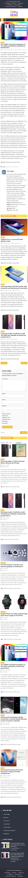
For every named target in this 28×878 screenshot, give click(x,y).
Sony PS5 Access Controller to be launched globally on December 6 (12, 565)
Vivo (10, 166)
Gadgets (3, 563)
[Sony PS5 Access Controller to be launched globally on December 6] (14, 552)
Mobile (2, 42)
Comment (5, 379)
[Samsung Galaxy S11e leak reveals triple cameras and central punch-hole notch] (14, 274)
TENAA (7, 166)
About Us (14, 3)
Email (4, 399)
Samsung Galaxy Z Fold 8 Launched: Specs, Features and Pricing (12, 462)
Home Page (7, 3)
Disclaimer (20, 6)
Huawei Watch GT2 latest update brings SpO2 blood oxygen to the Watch (24, 363)
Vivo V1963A (15, 166)
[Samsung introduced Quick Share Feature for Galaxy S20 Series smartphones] (14, 757)
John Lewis (15, 49)
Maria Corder (5, 466)
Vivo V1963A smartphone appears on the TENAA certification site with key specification (13, 666)
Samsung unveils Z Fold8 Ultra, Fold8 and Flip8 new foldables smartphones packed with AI (13, 335)
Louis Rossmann (17, 243)
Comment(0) (23, 49)
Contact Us (20, 3)
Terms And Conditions (11, 6)
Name (4, 393)
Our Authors (10, 4)
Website (4, 406)
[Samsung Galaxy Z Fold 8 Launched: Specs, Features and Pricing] (14, 449)
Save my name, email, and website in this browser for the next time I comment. (6, 418)
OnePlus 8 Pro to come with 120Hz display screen (12, 240)
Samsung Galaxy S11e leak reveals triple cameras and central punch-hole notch (14, 287)
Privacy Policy (18, 4)
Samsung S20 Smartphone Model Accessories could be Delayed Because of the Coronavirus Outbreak (5, 363)
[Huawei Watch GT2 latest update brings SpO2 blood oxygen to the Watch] (14, 601)
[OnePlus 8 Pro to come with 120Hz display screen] (14, 227)
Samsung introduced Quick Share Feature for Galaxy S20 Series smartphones (12, 771)
